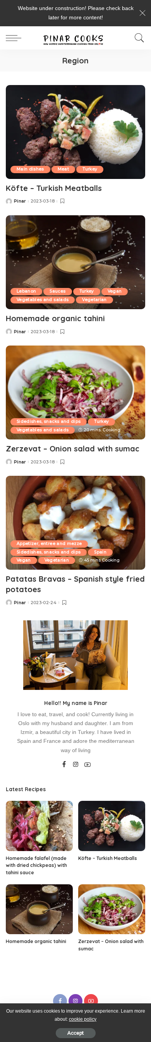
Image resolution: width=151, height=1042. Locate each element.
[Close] (142, 13)
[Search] (137, 37)
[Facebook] (64, 765)
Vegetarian (94, 299)
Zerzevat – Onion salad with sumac (72, 448)
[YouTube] (87, 765)
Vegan (115, 291)
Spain (100, 552)
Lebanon (26, 291)
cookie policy (82, 1019)
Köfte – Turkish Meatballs (54, 188)
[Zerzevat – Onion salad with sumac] (75, 392)
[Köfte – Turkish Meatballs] (75, 132)
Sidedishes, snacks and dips (49, 421)
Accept (75, 1033)
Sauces (57, 291)
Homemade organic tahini (55, 318)
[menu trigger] (15, 37)
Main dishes (30, 169)
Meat (63, 169)
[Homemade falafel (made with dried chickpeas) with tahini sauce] (39, 826)
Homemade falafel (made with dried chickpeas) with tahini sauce (36, 865)
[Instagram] (76, 765)
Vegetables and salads (43, 299)
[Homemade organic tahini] (75, 262)
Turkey (89, 169)
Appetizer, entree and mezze (49, 543)
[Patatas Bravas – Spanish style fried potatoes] (75, 523)
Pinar (20, 201)
